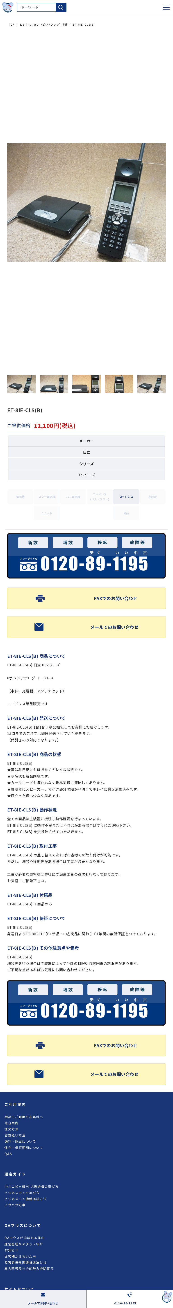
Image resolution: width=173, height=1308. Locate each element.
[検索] (61, 7)
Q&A (8, 1153)
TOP (12, 24)
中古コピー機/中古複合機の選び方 (32, 1186)
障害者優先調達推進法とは (26, 1262)
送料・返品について (20, 1141)
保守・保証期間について (24, 1147)
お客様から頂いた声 (20, 1256)
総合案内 (11, 1123)
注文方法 (11, 1129)
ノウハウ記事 (15, 1205)
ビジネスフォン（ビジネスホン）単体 (44, 24)
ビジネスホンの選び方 (22, 1193)
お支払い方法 (15, 1135)
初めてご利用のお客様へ (24, 1117)
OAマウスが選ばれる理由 (25, 1237)
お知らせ (11, 1250)
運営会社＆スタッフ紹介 (24, 1244)
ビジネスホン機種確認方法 (26, 1199)
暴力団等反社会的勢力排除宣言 (29, 1268)
